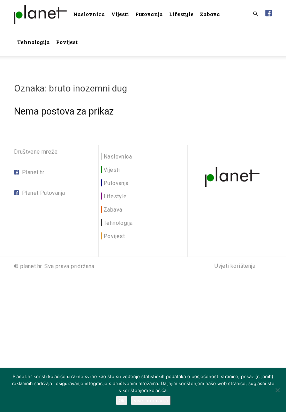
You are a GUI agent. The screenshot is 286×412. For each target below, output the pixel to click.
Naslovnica (89, 13)
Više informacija (151, 400)
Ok (122, 400)
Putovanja (149, 13)
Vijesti (120, 13)
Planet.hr (33, 172)
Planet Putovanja (43, 193)
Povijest (67, 41)
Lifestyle (181, 13)
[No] (277, 390)
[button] (255, 14)
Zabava (210, 13)
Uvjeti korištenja (234, 266)
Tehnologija (33, 41)
